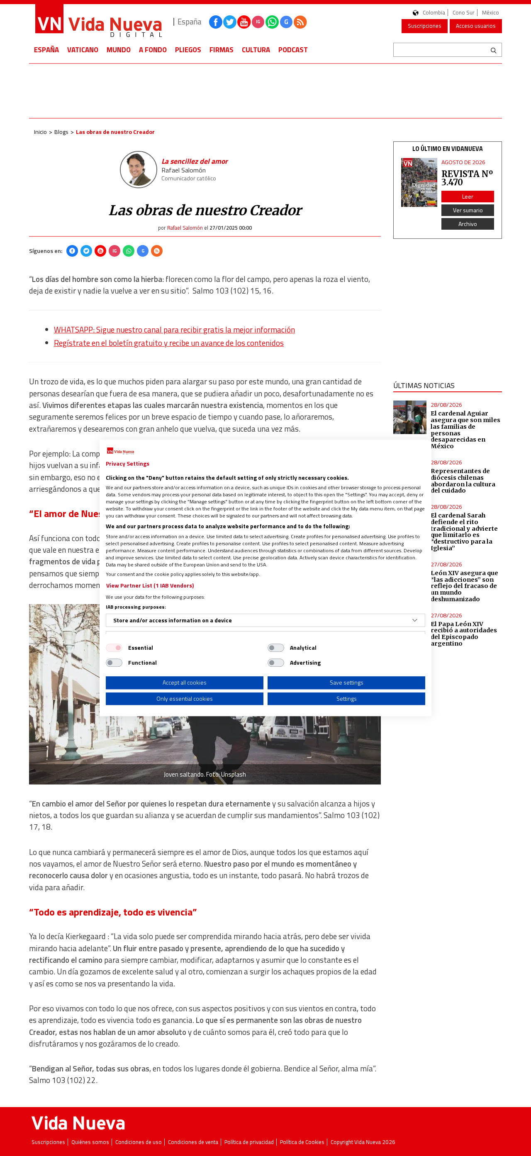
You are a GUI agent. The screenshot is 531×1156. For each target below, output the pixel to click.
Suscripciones (424, 26)
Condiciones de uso (138, 1142)
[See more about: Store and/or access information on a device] (415, 620)
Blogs (61, 131)
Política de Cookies (302, 1142)
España (46, 49)
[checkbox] (114, 648)
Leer (467, 196)
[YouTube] (100, 251)
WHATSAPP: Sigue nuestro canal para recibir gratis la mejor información (174, 329)
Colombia (434, 12)
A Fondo (153, 49)
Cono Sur (464, 12)
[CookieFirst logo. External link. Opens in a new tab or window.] (120, 451)
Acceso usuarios (476, 26)
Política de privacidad (249, 1142)
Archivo (467, 223)
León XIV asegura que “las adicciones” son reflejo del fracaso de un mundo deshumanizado (464, 586)
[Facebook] (72, 251)
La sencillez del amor (194, 161)
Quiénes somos (90, 1142)
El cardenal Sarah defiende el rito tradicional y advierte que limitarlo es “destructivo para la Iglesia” (464, 532)
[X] (86, 251)
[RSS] (157, 251)
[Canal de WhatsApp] (272, 22)
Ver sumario (468, 210)
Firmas (221, 49)
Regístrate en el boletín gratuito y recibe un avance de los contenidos (169, 343)
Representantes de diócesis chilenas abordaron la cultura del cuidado (463, 481)
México (490, 12)
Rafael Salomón (183, 170)
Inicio (40, 131)
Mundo (119, 49)
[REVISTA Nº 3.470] (419, 182)
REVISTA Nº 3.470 (467, 178)
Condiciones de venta (193, 1142)
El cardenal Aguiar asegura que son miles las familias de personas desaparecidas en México (465, 430)
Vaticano (82, 49)
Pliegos (188, 49)
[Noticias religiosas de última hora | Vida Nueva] (98, 21)
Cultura (256, 49)
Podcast (293, 49)
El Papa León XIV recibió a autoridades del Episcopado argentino (464, 634)
